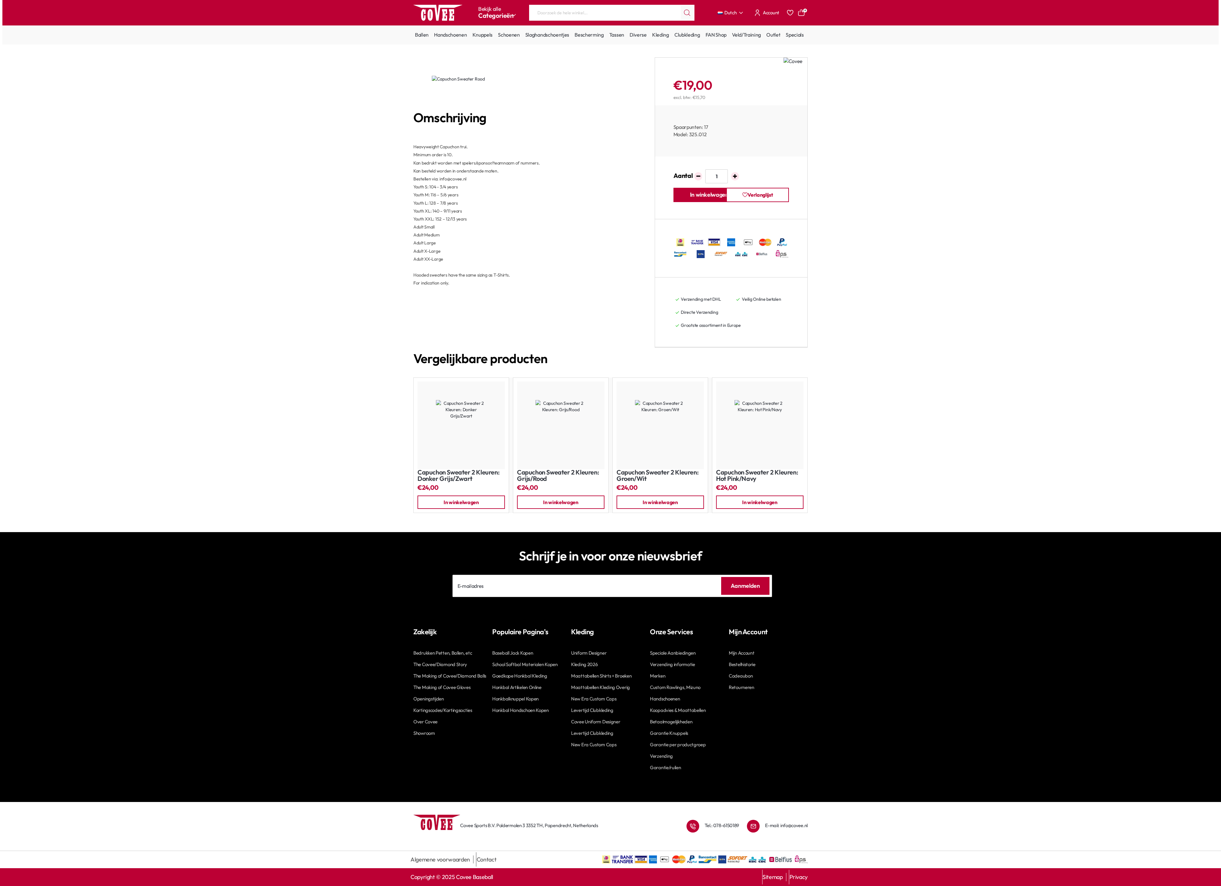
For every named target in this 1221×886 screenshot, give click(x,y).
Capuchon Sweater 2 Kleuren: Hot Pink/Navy (757, 475)
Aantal (683, 175)
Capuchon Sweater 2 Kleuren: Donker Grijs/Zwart (458, 475)
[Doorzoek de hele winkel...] (687, 13)
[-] (698, 176)
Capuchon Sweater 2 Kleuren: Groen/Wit (658, 475)
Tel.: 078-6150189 (722, 825)
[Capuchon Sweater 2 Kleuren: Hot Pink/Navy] (760, 425)
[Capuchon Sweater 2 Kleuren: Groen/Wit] (660, 425)
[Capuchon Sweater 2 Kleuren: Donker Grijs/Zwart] (461, 425)
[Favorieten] (790, 13)
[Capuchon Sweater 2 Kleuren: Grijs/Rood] (560, 425)
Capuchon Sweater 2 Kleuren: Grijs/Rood (558, 475)
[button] (709, 195)
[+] (735, 176)
